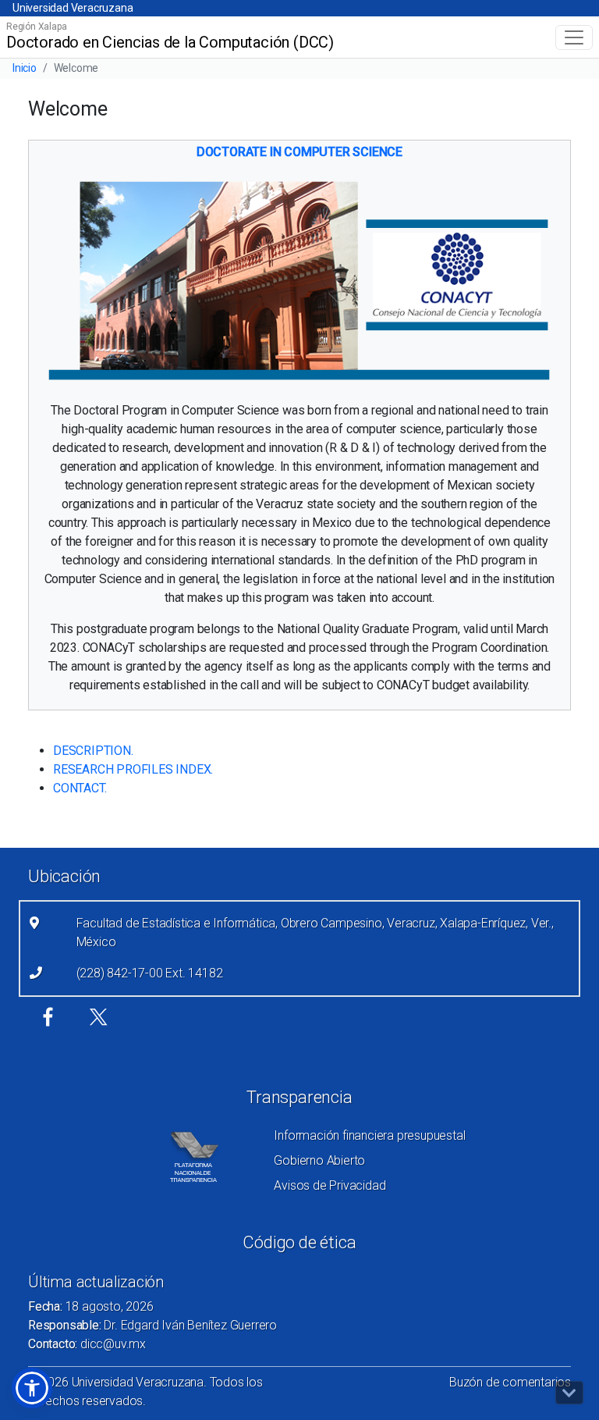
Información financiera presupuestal (369, 1135)
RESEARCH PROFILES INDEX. (133, 769)
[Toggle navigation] (574, 37)
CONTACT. (79, 788)
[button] (32, 1388)
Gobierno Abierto (319, 1160)
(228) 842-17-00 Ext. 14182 (149, 973)
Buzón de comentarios (510, 1382)
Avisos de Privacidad (329, 1185)
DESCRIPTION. (93, 750)
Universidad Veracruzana (72, 8)
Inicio (24, 68)
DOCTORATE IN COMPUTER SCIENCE (299, 151)
